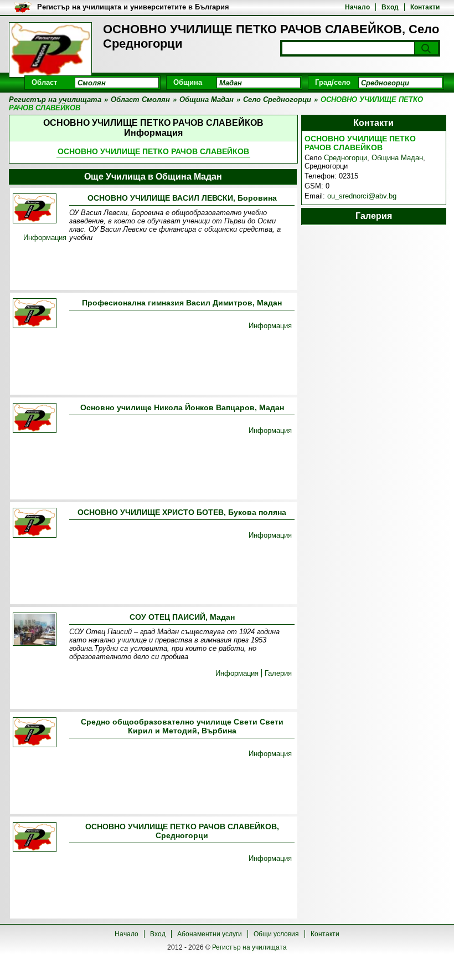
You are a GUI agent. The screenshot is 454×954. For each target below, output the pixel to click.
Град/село (332, 82)
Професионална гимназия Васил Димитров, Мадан (182, 302)
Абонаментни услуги (209, 934)
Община (187, 82)
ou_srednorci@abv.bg (361, 196)
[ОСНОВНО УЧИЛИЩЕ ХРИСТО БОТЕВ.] (34, 523)
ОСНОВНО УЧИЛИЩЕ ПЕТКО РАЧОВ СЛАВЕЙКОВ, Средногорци (182, 831)
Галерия (278, 673)
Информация (44, 237)
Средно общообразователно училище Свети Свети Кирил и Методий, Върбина (182, 726)
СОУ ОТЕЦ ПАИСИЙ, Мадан (182, 617)
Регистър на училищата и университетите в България (133, 7)
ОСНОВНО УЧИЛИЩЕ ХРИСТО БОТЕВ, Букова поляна (182, 512)
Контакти (425, 7)
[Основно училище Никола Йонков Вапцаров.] (34, 419)
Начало (357, 7)
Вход (390, 7)
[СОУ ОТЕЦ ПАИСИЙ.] (34, 630)
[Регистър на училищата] (50, 50)
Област (44, 82)
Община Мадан (397, 158)
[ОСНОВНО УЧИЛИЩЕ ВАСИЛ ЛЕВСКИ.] (34, 209)
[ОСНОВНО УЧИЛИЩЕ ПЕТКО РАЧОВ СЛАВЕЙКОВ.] (34, 838)
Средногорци (345, 158)
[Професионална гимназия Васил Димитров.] (34, 314)
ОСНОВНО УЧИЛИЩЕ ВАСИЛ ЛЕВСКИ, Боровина (182, 197)
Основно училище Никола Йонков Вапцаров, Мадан (182, 407)
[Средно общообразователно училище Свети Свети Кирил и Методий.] (34, 733)
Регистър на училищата (249, 947)
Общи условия (276, 934)
